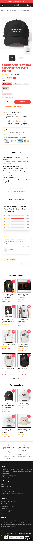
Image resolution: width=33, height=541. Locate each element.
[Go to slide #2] (21, 58)
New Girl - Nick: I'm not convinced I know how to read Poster (24, 296)
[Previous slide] (3, 33)
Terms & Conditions (6, 486)
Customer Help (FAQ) (6, 511)
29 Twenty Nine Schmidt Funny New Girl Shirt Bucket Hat (24, 430)
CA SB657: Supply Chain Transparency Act (12, 493)
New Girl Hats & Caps (23, 10)
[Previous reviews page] (21, 263)
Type (3, 80)
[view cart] (31, 5)
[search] (28, 5)
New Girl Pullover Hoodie (8, 344)
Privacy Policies (5, 489)
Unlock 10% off (3, 533)
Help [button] (30, 538)
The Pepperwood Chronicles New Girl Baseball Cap (7, 430)
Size (3, 91)
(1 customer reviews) (14, 74)
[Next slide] (29, 33)
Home (2, 10)
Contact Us (4, 508)
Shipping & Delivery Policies (8, 501)
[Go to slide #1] (12, 58)
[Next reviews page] (29, 263)
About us (3, 484)
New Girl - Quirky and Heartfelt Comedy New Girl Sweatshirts (8, 296)
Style (3, 86)
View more (16, 378)
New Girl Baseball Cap (23, 404)
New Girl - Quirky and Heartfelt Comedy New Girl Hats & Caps (8, 405)
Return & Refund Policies (7, 506)
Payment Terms (5, 504)
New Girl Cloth (10, 10)
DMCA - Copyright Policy (7, 491)
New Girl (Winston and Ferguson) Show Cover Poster (8, 321)
